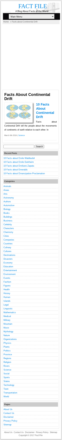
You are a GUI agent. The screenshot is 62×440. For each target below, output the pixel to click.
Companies (8, 240)
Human (6, 297)
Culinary (7, 247)
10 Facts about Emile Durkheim (18, 162)
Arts (5, 194)
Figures (7, 285)
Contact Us (8, 413)
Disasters (8, 259)
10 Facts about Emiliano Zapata (18, 166)
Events (6, 278)
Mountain (7, 324)
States (6, 381)
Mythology (8, 331)
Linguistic (8, 308)
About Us (7, 409)
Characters (8, 228)
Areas (6, 190)
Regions (7, 358)
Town (5, 389)
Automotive (8, 205)
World (6, 396)
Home (6, 22)
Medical (7, 316)
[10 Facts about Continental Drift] (18, 118)
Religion (7, 362)
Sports (6, 377)
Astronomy (8, 197)
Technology (8, 385)
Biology (7, 209)
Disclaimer (8, 417)
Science (21, 135)
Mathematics (9, 312)
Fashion (7, 282)
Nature (6, 335)
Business (7, 220)
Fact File (32, 6)
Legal (6, 305)
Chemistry (8, 232)
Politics (7, 350)
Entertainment (10, 270)
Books (6, 213)
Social (6, 373)
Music (6, 327)
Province (7, 354)
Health (6, 289)
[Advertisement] (31, 57)
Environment (9, 274)
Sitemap (7, 424)
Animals (7, 186)
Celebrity (7, 224)
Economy (8, 262)
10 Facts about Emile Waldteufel (19, 158)
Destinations (9, 255)
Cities (6, 236)
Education (8, 266)
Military (6, 320)
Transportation (10, 392)
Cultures (7, 251)
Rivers (6, 366)
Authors (7, 201)
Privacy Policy (10, 421)
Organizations (10, 339)
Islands (6, 301)
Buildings (7, 217)
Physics (7, 343)
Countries (8, 243)
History (6, 293)
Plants (6, 347)
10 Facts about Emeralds (15, 169)
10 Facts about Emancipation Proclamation (24, 173)
